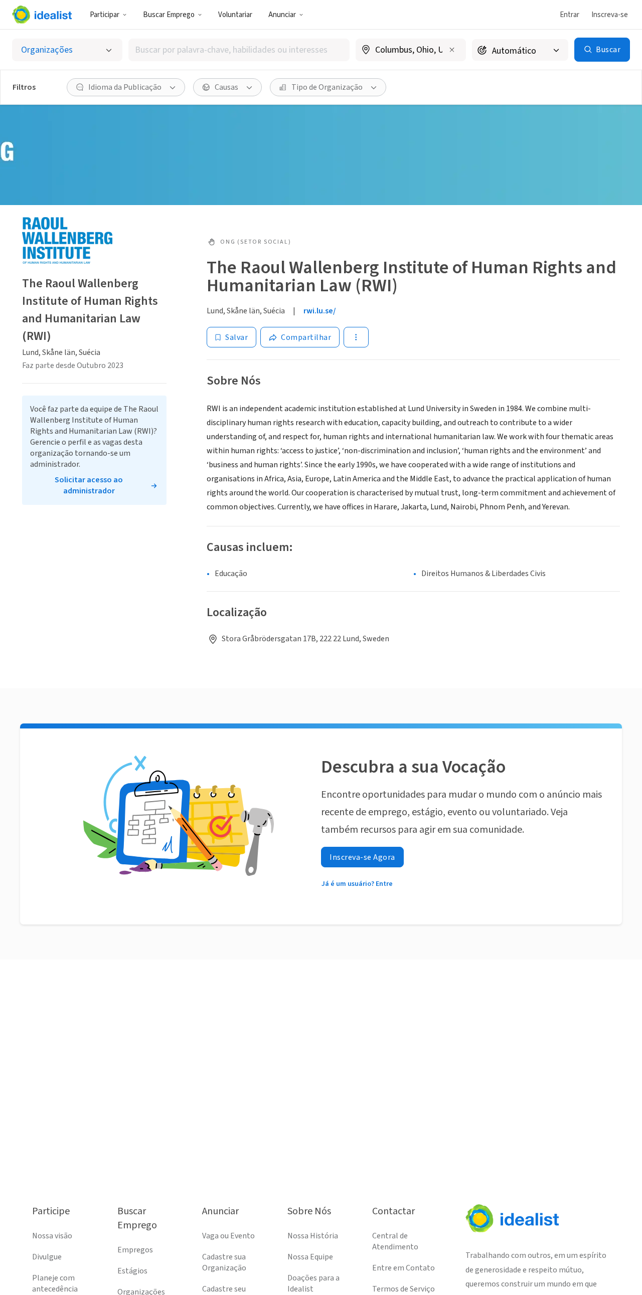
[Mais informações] (411, 51)
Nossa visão (52, 1235)
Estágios (132, 1270)
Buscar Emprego (169, 15)
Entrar (569, 15)
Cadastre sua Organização (224, 1262)
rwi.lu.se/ (319, 311)
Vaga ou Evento (228, 1235)
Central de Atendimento (395, 1241)
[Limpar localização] (451, 50)
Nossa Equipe (310, 1256)
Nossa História (312, 1235)
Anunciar (282, 15)
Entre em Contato (403, 1267)
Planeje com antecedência (55, 1283)
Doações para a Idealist (313, 1283)
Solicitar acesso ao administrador (89, 485)
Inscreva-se (609, 15)
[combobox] (239, 50)
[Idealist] (42, 15)
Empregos (135, 1249)
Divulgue (47, 1256)
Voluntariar (235, 15)
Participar (104, 15)
